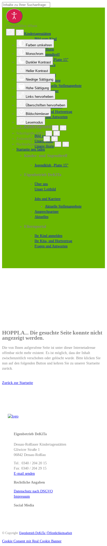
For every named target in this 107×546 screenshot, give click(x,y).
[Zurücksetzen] (10, 32)
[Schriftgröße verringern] (48, 133)
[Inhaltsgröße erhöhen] (63, 128)
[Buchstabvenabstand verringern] (58, 144)
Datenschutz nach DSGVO (33, 491)
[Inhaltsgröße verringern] (55, 128)
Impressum (22, 496)
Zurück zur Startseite (17, 383)
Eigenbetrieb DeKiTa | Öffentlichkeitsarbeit (45, 533)
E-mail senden (24, 474)
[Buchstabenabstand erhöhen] (65, 144)
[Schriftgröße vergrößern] (56, 133)
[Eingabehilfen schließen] (20, 32)
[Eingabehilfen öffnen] (14, 16)
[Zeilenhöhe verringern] (46, 139)
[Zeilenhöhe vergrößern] (54, 139)
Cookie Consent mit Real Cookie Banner (32, 541)
